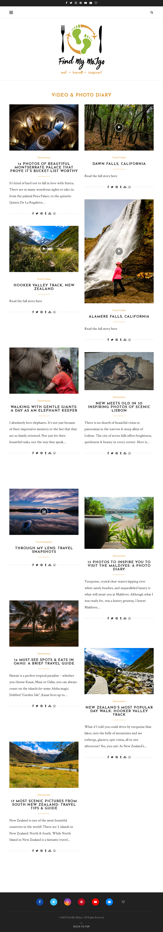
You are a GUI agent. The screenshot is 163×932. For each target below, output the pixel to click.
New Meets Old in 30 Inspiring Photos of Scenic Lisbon (119, 407)
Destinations (44, 157)
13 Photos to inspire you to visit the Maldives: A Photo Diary (119, 566)
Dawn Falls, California (119, 164)
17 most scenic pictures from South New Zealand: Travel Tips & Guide (44, 805)
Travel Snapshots (43, 542)
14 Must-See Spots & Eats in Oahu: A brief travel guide (44, 662)
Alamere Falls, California (119, 317)
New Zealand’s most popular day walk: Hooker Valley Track (119, 711)
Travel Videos (119, 157)
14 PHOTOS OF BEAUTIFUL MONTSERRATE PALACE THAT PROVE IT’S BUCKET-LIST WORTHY (44, 167)
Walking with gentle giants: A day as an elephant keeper (44, 409)
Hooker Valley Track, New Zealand (44, 287)
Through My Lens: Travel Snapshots (44, 550)
